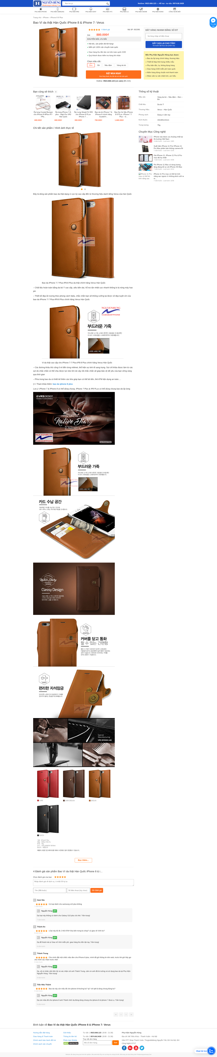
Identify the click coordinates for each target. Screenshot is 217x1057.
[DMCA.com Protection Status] (70, 1048)
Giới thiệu (67, 1036)
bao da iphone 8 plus (63, 384)
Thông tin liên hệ (70, 1040)
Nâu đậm (108, 65)
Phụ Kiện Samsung (57, 11)
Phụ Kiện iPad (74, 11)
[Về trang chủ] (47, 3)
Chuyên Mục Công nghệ (152, 131)
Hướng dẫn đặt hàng (41, 1036)
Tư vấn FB (213, 25)
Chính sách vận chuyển (42, 1047)
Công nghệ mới (174, 11)
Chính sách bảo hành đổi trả (44, 1044)
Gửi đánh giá (97, 890)
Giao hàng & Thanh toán (43, 1040)
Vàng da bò (121, 65)
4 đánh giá (105, 30)
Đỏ (98, 65)
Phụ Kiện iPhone (41, 11)
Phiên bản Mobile (70, 1044)
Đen (91, 65)
